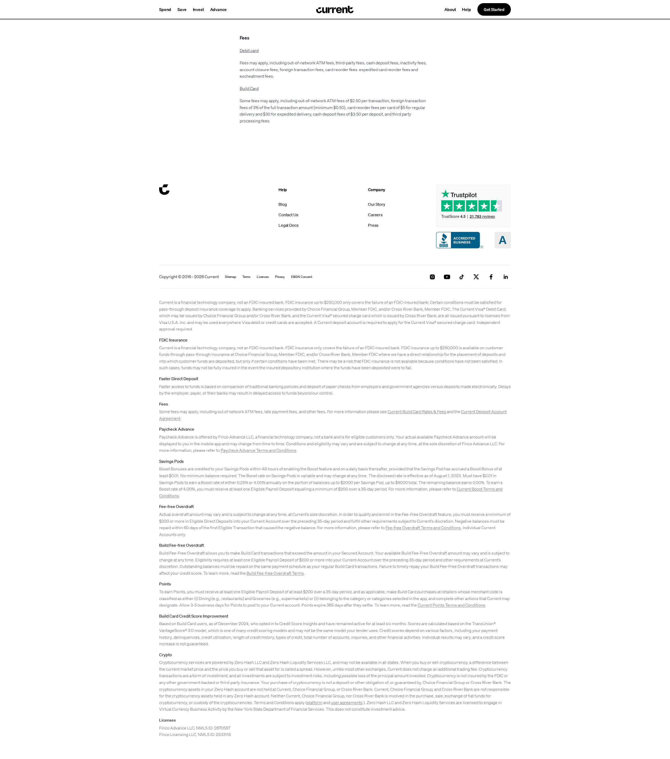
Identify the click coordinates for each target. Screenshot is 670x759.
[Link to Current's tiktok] (461, 277)
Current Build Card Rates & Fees (417, 411)
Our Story (376, 204)
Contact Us (288, 214)
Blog (282, 204)
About (450, 9)
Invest (198, 9)
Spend (165, 9)
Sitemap (230, 277)
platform (314, 702)
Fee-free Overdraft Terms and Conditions (423, 527)
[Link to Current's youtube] (447, 277)
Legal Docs (288, 225)
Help (466, 9)
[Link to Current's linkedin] (505, 277)
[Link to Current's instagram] (432, 277)
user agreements (346, 702)
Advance (218, 9)
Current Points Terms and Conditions (451, 605)
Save (181, 9)
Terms (246, 277)
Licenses (263, 277)
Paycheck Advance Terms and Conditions (258, 450)
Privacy (280, 277)
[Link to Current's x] (476, 277)
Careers (375, 214)
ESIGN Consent (301, 277)
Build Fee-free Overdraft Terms (275, 573)
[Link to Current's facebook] (491, 277)
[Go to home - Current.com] (335, 9)
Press (373, 225)
